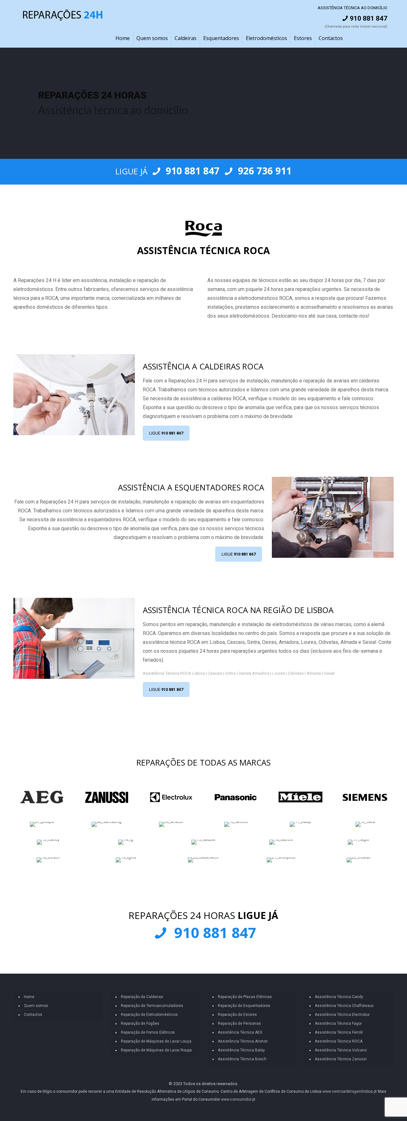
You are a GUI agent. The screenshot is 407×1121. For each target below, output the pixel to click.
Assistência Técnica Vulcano (341, 1050)
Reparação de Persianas (239, 1023)
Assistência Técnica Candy (339, 997)
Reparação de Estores (237, 1014)
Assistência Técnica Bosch (242, 1059)
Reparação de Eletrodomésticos (149, 1014)
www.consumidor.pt (238, 1099)
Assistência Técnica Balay (241, 1050)
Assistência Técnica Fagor (338, 1023)
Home (29, 997)
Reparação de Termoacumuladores (152, 1005)
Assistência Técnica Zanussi (341, 1059)
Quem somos (36, 1005)
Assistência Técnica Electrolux (342, 1014)
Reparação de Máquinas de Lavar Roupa (156, 1050)
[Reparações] (62, 14)
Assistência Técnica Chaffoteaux (344, 1005)
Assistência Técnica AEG (240, 1032)
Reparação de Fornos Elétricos (148, 1032)
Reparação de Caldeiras (142, 997)
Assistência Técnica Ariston (243, 1041)
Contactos (33, 1014)
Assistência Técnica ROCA (338, 1041)
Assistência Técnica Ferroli (339, 1032)
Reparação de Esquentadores (244, 1005)
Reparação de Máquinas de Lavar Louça (156, 1041)
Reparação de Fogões (140, 1023)
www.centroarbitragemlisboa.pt (349, 1091)
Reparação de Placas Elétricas (245, 997)
